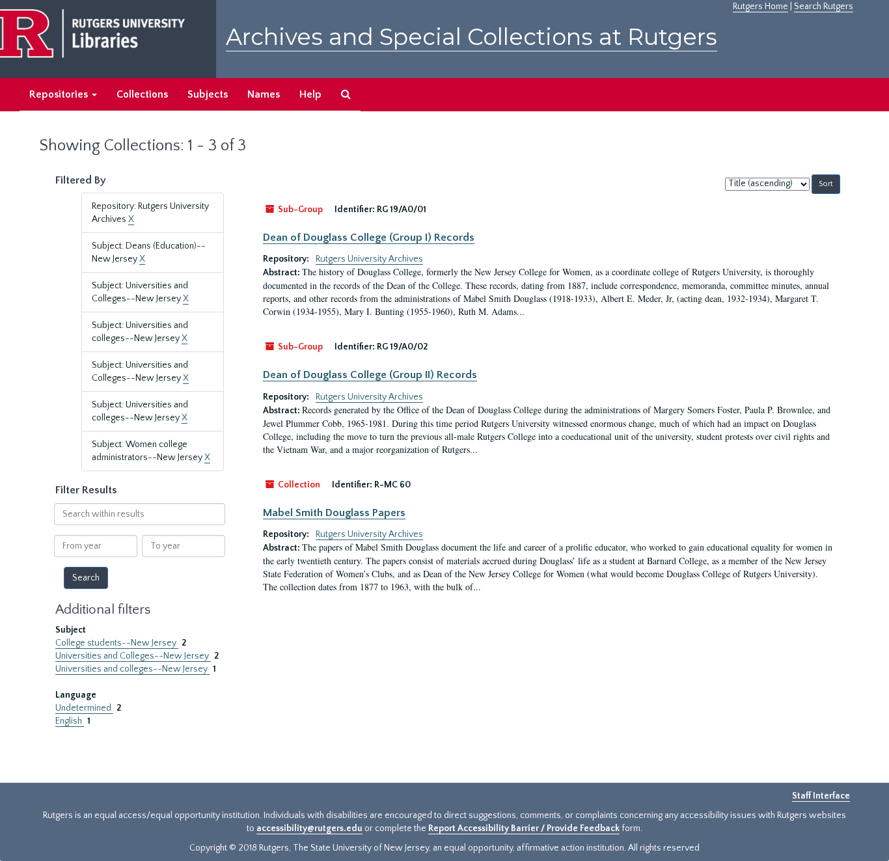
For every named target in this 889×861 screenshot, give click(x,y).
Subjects (207, 94)
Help (310, 94)
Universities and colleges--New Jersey (132, 669)
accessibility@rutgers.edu (309, 828)
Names (263, 94)
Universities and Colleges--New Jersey (133, 656)
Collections (142, 94)
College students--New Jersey (116, 643)
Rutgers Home (760, 6)
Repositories (59, 94)
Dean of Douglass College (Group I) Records (368, 237)
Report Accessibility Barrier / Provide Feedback (524, 828)
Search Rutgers (823, 6)
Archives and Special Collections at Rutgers (471, 37)
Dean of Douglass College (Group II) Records (370, 375)
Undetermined (84, 708)
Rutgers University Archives (369, 259)
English (69, 721)
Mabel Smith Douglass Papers (334, 513)
